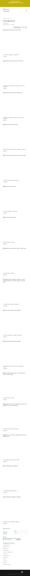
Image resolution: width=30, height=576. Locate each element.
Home (4, 18)
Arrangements (5, 545)
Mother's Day (5, 555)
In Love (4, 553)
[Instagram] (15, 6)
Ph (3, 559)
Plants (4, 560)
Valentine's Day (6, 564)
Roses (4, 562)
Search (18, 539)
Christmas (5, 550)
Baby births (5, 546)
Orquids (4, 557)
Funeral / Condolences (7, 552)
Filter (5, 532)
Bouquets (5, 548)
